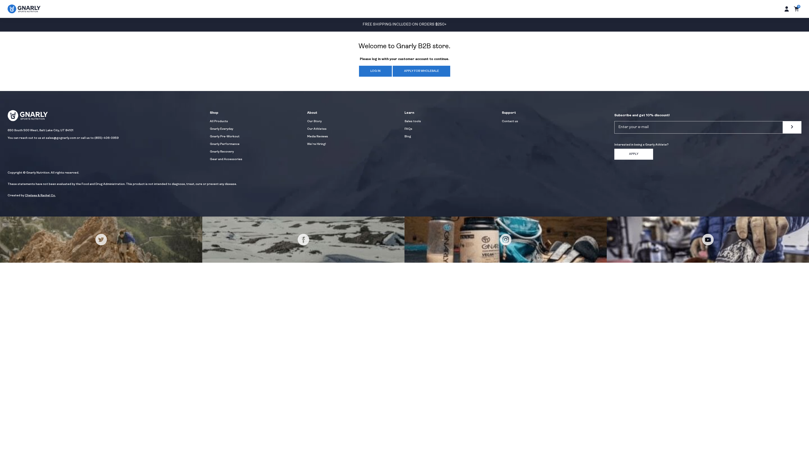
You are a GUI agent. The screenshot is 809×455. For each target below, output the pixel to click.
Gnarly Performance (225, 144)
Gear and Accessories (226, 159)
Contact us (510, 121)
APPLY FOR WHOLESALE (421, 71)
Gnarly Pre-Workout (225, 136)
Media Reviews (317, 136)
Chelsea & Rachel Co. (40, 195)
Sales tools (412, 121)
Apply (633, 154)
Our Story (314, 121)
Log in (375, 71)
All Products (219, 121)
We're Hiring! (316, 144)
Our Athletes (317, 129)
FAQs (408, 129)
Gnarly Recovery (222, 151)
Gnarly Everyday (221, 129)
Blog (407, 136)
